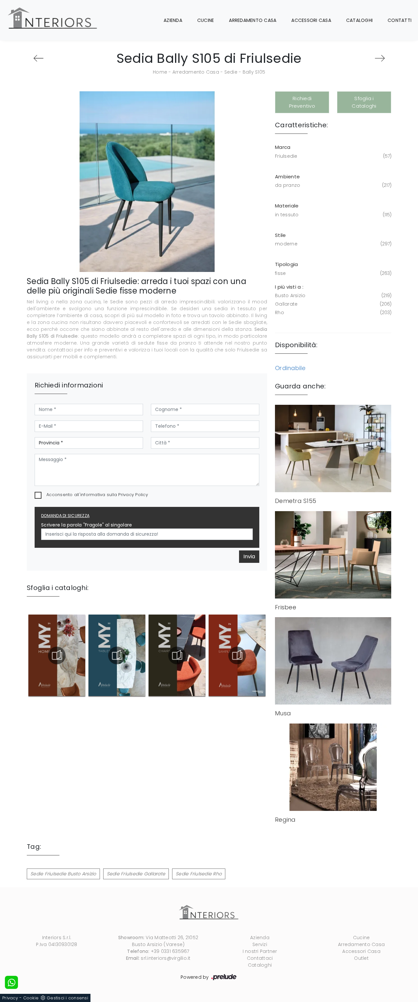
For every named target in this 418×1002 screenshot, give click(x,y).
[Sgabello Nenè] (379, 58)
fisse (332, 273)
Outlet (361, 958)
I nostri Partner (260, 951)
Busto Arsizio (332, 295)
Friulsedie (332, 156)
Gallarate (332, 304)
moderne (332, 244)
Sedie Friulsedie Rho (199, 873)
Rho (332, 312)
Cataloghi (359, 20)
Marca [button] (282, 147)
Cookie (31, 998)
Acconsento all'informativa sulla (97, 495)
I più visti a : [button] (289, 286)
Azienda (173, 20)
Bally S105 (254, 72)
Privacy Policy (133, 495)
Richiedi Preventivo (302, 102)
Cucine (205, 20)
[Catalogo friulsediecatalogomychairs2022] (177, 655)
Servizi (259, 944)
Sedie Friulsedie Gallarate (136, 873)
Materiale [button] (286, 205)
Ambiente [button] (287, 176)
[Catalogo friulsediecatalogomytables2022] (117, 655)
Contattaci (260, 958)
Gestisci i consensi (67, 998)
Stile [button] (280, 235)
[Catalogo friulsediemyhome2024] (57, 655)
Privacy (10, 998)
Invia (249, 556)
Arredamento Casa (252, 20)
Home (160, 72)
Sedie (230, 72)
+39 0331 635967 (170, 951)
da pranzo (332, 185)
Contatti (399, 20)
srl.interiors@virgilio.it (165, 958)
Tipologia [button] (286, 264)
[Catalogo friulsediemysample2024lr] (237, 655)
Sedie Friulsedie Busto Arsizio (63, 873)
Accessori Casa (311, 20)
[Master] (38, 58)
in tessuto (332, 214)
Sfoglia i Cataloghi (364, 102)
